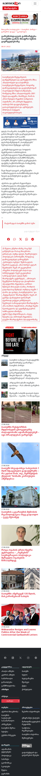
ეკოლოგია (22, 32)
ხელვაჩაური (28, 678)
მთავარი (5, 29)
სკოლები (5, 766)
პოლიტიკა (6, 755)
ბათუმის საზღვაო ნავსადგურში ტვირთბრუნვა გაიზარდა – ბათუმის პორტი (24, 363)
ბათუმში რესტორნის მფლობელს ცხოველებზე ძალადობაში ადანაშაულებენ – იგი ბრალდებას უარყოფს (20, 430)
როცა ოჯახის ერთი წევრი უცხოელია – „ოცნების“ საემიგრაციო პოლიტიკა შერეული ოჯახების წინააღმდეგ (17, 555)
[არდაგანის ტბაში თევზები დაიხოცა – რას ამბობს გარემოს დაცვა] (4, 385)
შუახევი (25, 682)
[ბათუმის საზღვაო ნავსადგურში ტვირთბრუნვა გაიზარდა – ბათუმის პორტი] (4, 362)
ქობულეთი (27, 689)
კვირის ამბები (8, 675)
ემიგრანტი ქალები (31, 718)
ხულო (24, 675)
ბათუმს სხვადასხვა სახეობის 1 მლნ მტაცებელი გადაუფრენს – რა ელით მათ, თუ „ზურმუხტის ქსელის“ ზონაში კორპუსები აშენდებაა (20, 473)
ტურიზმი (5, 773)
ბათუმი (25, 671)
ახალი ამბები (7, 671)
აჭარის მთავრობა (9, 711)
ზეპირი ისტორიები (31, 711)
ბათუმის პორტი (29, 29)
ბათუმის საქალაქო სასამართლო (7, 718)
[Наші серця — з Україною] (11, 3)
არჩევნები (6, 724)
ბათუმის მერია (8, 728)
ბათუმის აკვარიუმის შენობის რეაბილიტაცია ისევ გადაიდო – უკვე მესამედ (19, 514)
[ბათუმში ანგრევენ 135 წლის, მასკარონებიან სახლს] (20, 578)
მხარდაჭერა (10, 8)
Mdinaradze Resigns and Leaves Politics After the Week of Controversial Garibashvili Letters (19, 632)
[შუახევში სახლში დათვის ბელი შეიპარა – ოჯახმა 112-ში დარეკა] (4, 394)
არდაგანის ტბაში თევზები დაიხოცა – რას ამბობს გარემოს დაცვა (24, 385)
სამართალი (7, 678)
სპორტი (5, 759)
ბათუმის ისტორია (30, 734)
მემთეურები (27, 738)
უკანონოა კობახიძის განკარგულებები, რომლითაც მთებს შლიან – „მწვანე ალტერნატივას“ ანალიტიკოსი (24, 374)
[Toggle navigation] (35, 3)
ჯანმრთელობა (8, 685)
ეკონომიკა (6, 763)
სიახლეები (15, 29)
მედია (4, 770)
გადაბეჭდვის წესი (32, 231)
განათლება (6, 682)
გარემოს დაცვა (8, 32)
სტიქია (4, 731)
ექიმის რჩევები (8, 735)
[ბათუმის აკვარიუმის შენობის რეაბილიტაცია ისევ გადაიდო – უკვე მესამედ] (20, 497)
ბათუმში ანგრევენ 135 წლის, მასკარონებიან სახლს (18, 595)
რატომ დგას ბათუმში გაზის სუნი (19, 223)
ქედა (24, 685)
